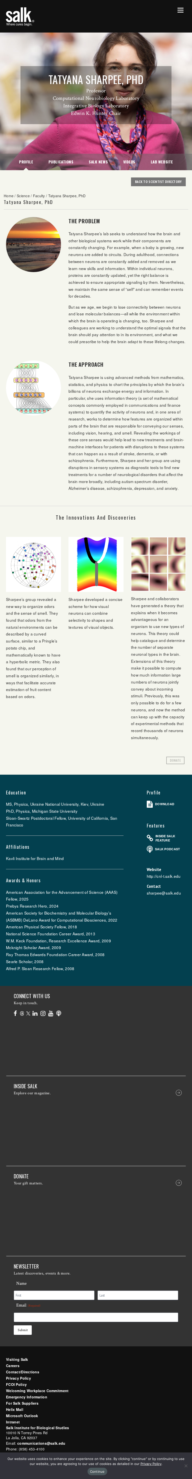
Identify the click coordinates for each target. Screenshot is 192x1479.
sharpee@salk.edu (164, 893)
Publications (61, 161)
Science (23, 195)
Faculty (39, 195)
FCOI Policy (16, 1384)
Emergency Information (26, 1396)
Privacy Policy (18, 1378)
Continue (97, 1471)
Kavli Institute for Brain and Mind (35, 858)
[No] (185, 1465)
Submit (23, 1330)
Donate (175, 760)
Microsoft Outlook (22, 1415)
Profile (26, 161)
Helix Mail (14, 1409)
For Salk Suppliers (22, 1403)
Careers (13, 1365)
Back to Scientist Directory (158, 181)
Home (9, 195)
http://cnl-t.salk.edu (164, 876)
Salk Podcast (167, 849)
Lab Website (162, 161)
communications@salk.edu (41, 1443)
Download (164, 804)
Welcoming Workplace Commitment (37, 1390)
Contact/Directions (22, 1371)
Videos (129, 161)
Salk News (98, 161)
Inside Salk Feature (165, 838)
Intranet (13, 1421)
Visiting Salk (17, 1359)
